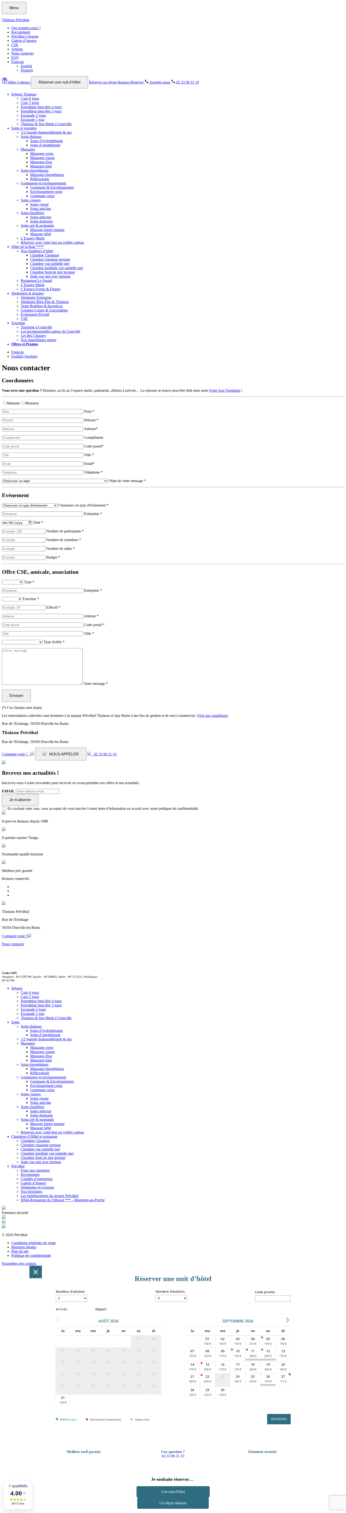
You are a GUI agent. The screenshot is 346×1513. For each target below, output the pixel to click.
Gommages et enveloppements (43, 183)
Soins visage (39, 204)
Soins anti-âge (40, 209)
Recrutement (20, 32)
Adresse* (91, 429)
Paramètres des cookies (19, 1263)
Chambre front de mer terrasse (52, 272)
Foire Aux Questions (224, 390)
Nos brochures (31, 1192)
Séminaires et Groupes (37, 1187)
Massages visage (42, 158)
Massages (28, 149)
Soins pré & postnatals (37, 226)
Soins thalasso (31, 137)
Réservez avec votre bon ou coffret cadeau (52, 242)
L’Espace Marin (32, 238)
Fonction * (31, 599)
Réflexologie (39, 179)
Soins (15, 1022)
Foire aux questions (35, 1170)
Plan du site (19, 1251)
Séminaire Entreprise (36, 297)
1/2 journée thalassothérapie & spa (46, 132)
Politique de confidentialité (31, 1256)
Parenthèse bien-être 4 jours (41, 107)
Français (17, 62)
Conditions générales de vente (33, 1243)
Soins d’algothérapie (45, 145)
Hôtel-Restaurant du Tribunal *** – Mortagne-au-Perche (63, 1200)
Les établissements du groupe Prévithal (49, 1196)
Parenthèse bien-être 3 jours (41, 111)
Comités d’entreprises (37, 1179)
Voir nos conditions (212, 716)
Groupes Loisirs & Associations (44, 310)
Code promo (265, 1292)
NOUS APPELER (62, 754)
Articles (17, 49)
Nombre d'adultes (70, 1291)
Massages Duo (41, 162)
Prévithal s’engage (25, 36)
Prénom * (91, 420)
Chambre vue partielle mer (49, 264)
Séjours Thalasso (23, 94)
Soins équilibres (32, 213)
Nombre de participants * (65, 531)
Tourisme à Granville (36, 327)
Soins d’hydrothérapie (46, 141)
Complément (93, 437)
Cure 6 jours (30, 98)
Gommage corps (42, 196)
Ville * (89, 455)
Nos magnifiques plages (38, 340)
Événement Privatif (35, 314)
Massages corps (41, 154)
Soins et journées (23, 128)
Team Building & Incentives (42, 306)
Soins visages (31, 200)
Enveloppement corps (46, 192)
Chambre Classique (44, 255)
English (26, 66)
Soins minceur (40, 217)
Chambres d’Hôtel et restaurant (34, 1136)
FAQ (15, 58)
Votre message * (96, 684)
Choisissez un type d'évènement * (83, 505)
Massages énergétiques (47, 175)
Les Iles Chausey (33, 336)
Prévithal (17, 1166)
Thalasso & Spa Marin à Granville (46, 124)
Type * (29, 582)
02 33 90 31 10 (104, 754)
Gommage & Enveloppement (52, 187)
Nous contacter (22, 53)
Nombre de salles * (60, 549)
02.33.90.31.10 (173, 1456)
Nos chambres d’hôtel (37, 251)
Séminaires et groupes (27, 293)
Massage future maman (47, 230)
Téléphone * (93, 472)
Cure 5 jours (30, 103)
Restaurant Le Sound (36, 281)
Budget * (53, 557)
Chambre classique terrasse (50, 259)
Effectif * (53, 607)
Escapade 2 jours (33, 115)
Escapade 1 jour (32, 120)
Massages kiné (41, 166)
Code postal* (94, 446)
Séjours (16, 988)
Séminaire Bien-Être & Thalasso (45, 302)
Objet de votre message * (127, 481)
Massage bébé (40, 234)
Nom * (89, 411)
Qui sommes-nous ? (26, 28)
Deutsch (27, 70)
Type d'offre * (54, 642)
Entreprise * (93, 514)
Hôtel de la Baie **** (27, 247)
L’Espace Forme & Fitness (40, 289)
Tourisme (18, 323)
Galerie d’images (23, 41)
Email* (89, 464)
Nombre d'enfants (170, 1291)
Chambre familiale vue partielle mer (56, 268)
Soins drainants (41, 221)
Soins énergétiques (34, 170)
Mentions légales (23, 1247)
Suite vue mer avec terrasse (50, 276)
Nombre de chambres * (63, 540)
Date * (38, 522)
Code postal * (94, 625)
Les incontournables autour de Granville (50, 331)
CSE (14, 45)
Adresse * (91, 616)
